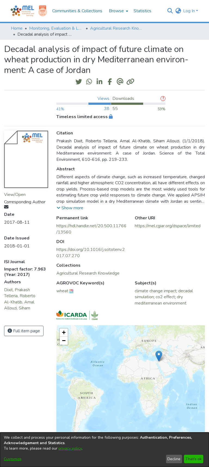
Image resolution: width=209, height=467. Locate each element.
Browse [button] (116, 11)
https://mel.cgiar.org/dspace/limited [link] (168, 226)
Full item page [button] (26, 331)
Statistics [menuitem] (142, 11)
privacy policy (70, 448)
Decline (173, 459)
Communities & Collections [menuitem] (77, 11)
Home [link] (17, 28)
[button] (170, 11)
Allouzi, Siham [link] (17, 308)
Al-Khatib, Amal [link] (19, 302)
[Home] (22, 10)
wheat (62, 291)
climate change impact (155, 291)
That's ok (193, 459)
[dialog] (104, 449)
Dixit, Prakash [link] (17, 290)
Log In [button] (189, 11)
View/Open (15, 195)
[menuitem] (118, 11)
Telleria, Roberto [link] (19, 296)
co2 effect (165, 297)
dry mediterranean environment (160, 300)
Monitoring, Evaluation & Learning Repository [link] (56, 28)
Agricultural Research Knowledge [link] (117, 28)
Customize (12, 459)
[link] (87, 273)
